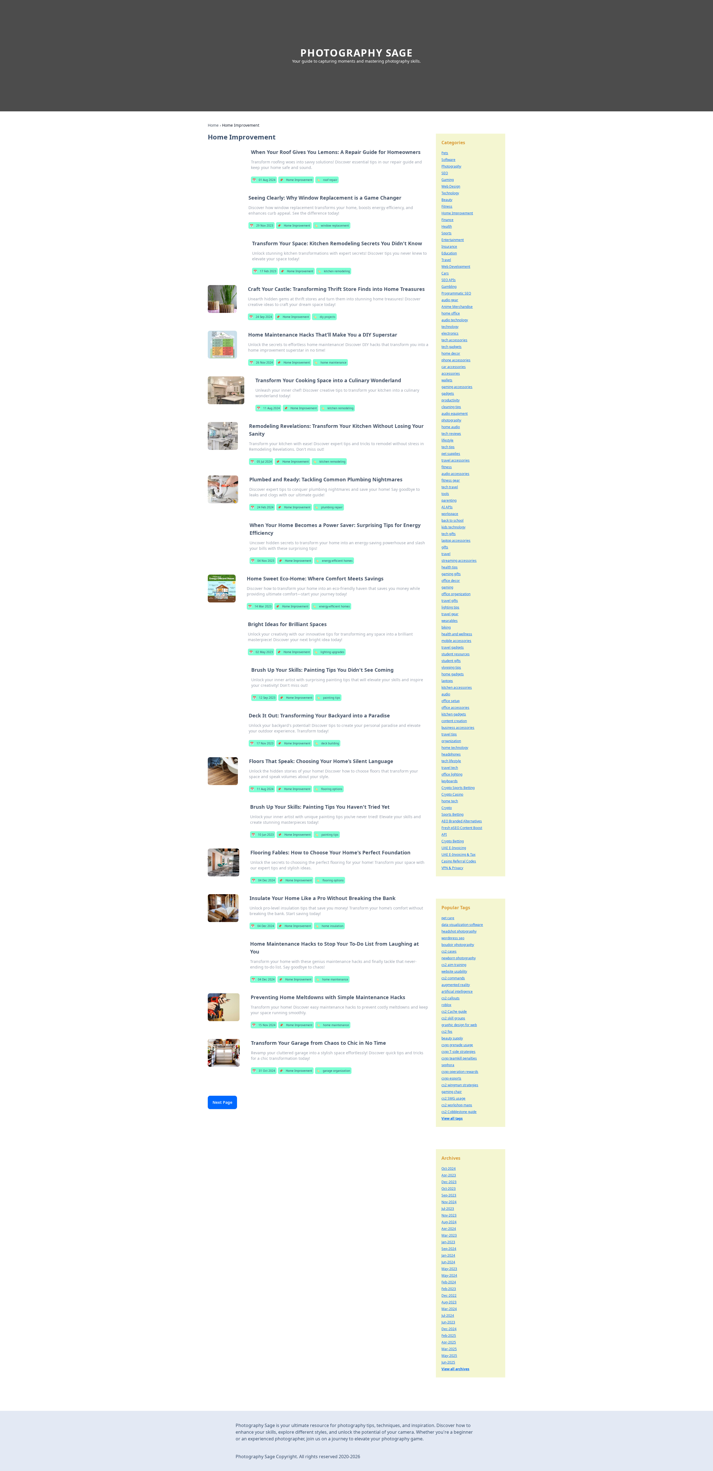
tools (445, 493)
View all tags (452, 1118)
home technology (454, 747)
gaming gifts (451, 574)
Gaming (447, 179)
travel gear (449, 614)
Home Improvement (296, 180)
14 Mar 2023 (260, 606)
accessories (450, 373)
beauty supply (452, 1038)
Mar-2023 (449, 1235)
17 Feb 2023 (264, 271)
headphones (451, 754)
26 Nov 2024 (261, 362)
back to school (452, 520)
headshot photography (459, 931)
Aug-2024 (448, 1222)
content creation (454, 721)
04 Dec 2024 (263, 880)
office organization (455, 594)
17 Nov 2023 (262, 743)
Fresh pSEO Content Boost (461, 827)
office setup (450, 700)
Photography (451, 166)
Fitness (446, 206)
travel (445, 553)
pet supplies (450, 453)
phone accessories (455, 360)
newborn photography (458, 958)
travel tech (449, 767)
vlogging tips (451, 667)
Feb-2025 (448, 1335)
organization (451, 741)
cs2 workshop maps (456, 1105)
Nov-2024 (448, 1202)
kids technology (453, 527)
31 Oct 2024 (263, 1071)
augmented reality (455, 984)
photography (451, 420)
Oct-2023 (448, 1188)
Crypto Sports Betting (458, 787)
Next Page (222, 1102)
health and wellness (456, 634)
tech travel (449, 487)
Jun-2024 (448, 1262)
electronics (449, 333)
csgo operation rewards (459, 1071)
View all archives (455, 1369)
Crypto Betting (452, 841)
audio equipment (454, 413)
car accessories (453, 366)
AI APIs (447, 507)
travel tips (449, 734)
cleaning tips (451, 406)
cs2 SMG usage (453, 1098)
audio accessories (455, 473)
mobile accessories (456, 640)
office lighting (451, 774)
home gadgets (452, 674)
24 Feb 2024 (262, 507)
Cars (445, 273)
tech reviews (451, 433)
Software (448, 159)
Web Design (450, 186)
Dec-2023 (448, 1182)
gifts (444, 547)
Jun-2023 (448, 1322)
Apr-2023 (448, 1175)
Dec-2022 (448, 1295)
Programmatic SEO (456, 293)
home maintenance (330, 362)
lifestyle (447, 440)
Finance (447, 219)
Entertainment (452, 239)
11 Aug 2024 (268, 408)
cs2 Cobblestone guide (459, 1111)
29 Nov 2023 (261, 225)
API (444, 834)
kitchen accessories (456, 687)
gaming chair (451, 1091)
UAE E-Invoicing (453, 847)
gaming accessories (456, 386)
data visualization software (462, 924)
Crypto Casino (452, 794)
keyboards (449, 781)
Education (449, 253)
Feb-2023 (448, 1288)
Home (213, 125)
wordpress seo (452, 938)
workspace (449, 513)
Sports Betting (452, 814)
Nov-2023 (448, 1215)
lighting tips (450, 607)
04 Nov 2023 (262, 561)
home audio (450, 427)
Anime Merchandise (457, 306)
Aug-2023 (448, 1302)
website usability (454, 971)
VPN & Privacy (452, 868)
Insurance (449, 246)
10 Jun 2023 (262, 835)
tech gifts (448, 533)
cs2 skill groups (453, 1018)
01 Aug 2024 (263, 180)
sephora (447, 1065)
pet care (447, 918)
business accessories (457, 727)
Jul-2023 (447, 1208)
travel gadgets (452, 647)
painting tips (328, 698)
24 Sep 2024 (260, 317)
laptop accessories (455, 540)
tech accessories (454, 340)
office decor (450, 580)
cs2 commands (453, 978)
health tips (449, 567)
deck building (327, 743)
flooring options (328, 789)
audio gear (449, 300)
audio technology (454, 320)
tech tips (448, 447)
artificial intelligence (457, 991)
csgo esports (451, 1078)
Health (446, 226)
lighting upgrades (329, 652)
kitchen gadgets (453, 714)
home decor (450, 353)
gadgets (447, 393)
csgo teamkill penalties (459, 1058)
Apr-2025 (448, 1342)
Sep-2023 (448, 1195)
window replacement (331, 225)
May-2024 (449, 1275)
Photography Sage (356, 53)
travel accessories (455, 460)
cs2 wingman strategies (459, 1085)
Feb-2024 (448, 1282)
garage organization (333, 1071)
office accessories (455, 707)
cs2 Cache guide (454, 1011)
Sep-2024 (448, 1248)
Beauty (446, 199)
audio (445, 694)
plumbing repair (329, 507)
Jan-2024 (448, 1255)
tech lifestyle (451, 761)
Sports (446, 233)
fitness (446, 467)
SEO (444, 173)
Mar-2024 (449, 1308)
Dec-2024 (448, 1329)
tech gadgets (451, 346)
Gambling (448, 286)
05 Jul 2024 (261, 462)
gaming (447, 587)
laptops (447, 680)
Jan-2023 (448, 1242)
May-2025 (449, 1355)
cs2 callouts (450, 998)
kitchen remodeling (334, 271)
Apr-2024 (448, 1228)
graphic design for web (459, 1025)
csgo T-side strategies (458, 1051)
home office (450, 313)
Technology (450, 193)
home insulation (329, 926)
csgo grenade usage (457, 1045)
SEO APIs (448, 280)
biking (446, 627)
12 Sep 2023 (264, 698)
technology (449, 326)
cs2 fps (446, 1031)
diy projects (324, 317)
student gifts (451, 660)
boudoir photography (457, 944)
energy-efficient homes (334, 561)
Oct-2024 (448, 1168)
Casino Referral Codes (458, 861)
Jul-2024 (447, 1315)
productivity (450, 400)
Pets (444, 153)
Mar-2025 (449, 1349)
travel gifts (449, 600)
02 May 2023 (261, 652)
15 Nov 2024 (263, 1025)
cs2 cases (448, 951)
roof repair (327, 180)
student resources (455, 654)
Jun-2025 (448, 1362)
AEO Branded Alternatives (461, 821)
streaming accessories (459, 560)
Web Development (455, 266)
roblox (446, 1004)
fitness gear (450, 480)
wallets (446, 380)
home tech (449, 801)
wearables (449, 620)
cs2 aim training (453, 964)
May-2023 (449, 1268)
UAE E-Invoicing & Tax (458, 854)
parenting (448, 500)
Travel (446, 260)
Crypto (446, 807)
